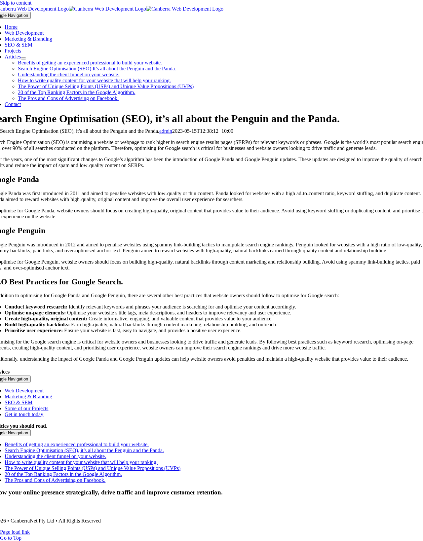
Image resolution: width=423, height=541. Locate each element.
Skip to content (15, 3)
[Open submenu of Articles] (23, 58)
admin (165, 131)
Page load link (15, 532)
